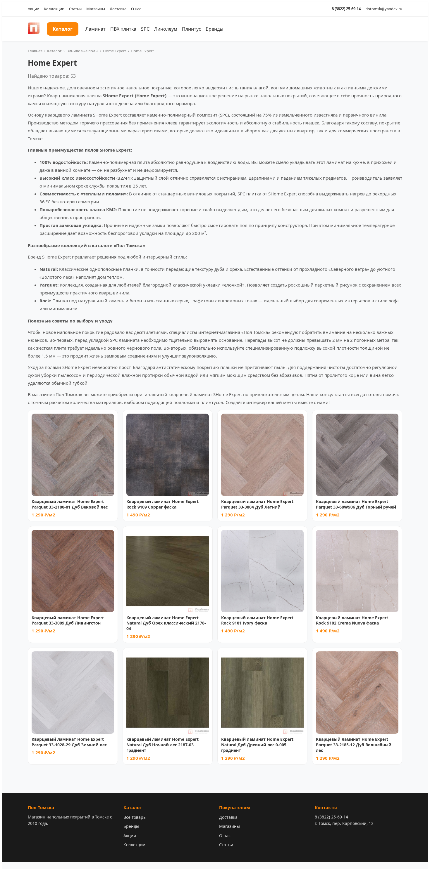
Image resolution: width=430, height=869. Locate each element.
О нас (136, 8)
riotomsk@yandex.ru (383, 8)
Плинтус (191, 29)
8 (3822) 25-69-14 (346, 8)
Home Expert (114, 50)
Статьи (75, 8)
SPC (145, 29)
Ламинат (95, 29)
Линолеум (165, 29)
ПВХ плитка (123, 29)
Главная (35, 50)
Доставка (118, 8)
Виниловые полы (82, 50)
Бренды (214, 29)
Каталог (63, 29)
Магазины (95, 8)
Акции (33, 8)
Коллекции (54, 8)
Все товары (135, 817)
